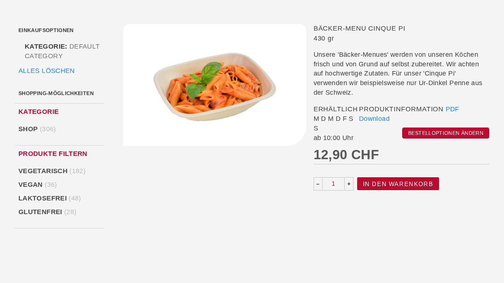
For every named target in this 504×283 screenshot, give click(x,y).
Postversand (368, 31)
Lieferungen (247, 31)
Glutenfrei (48, 212)
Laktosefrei (51, 198)
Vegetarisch (53, 171)
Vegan (39, 184)
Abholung (131, 31)
